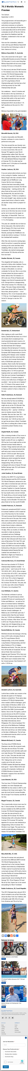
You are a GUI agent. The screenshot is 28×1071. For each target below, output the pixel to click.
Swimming (3, 1033)
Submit (6, 1067)
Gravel (2, 1030)
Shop (16, 1026)
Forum (16, 1025)
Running (3, 1032)
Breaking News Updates (11, 1054)
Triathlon (3, 1026)
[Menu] (24, 2)
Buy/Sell (16, 1028)
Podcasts (17, 1030)
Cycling (2, 1028)
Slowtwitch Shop (9, 1056)
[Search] (18, 2)
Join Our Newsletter (9, 1041)
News (2, 1025)
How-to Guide (17, 1032)
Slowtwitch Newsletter (10, 1051)
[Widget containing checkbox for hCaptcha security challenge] (14, 1062)
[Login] (21, 2)
